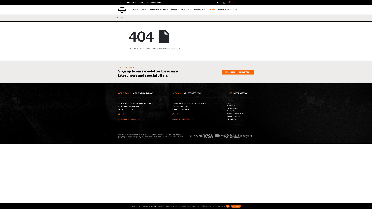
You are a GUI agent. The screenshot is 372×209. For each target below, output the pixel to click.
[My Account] (223, 2)
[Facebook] (119, 114)
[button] (218, 2)
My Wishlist (231, 105)
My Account (231, 103)
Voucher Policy (232, 111)
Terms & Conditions (233, 116)
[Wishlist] (234, 2)
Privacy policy (236, 206)
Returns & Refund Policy (235, 114)
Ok (228, 206)
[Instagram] (123, 114)
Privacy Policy (232, 119)
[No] (370, 206)
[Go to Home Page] (117, 18)
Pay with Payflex (233, 108)
